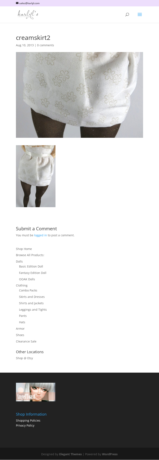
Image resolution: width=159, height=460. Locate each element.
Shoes (20, 335)
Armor (20, 328)
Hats (22, 322)
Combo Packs (28, 290)
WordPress (110, 454)
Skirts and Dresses (32, 297)
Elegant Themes (70, 454)
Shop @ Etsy (24, 358)
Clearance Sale (26, 341)
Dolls (19, 261)
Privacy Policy (25, 425)
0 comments (45, 45)
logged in (40, 235)
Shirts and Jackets (31, 303)
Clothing (22, 285)
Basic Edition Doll (31, 266)
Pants (23, 316)
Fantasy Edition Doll (32, 273)
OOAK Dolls (27, 279)
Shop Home (24, 249)
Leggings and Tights (33, 309)
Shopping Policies (28, 420)
